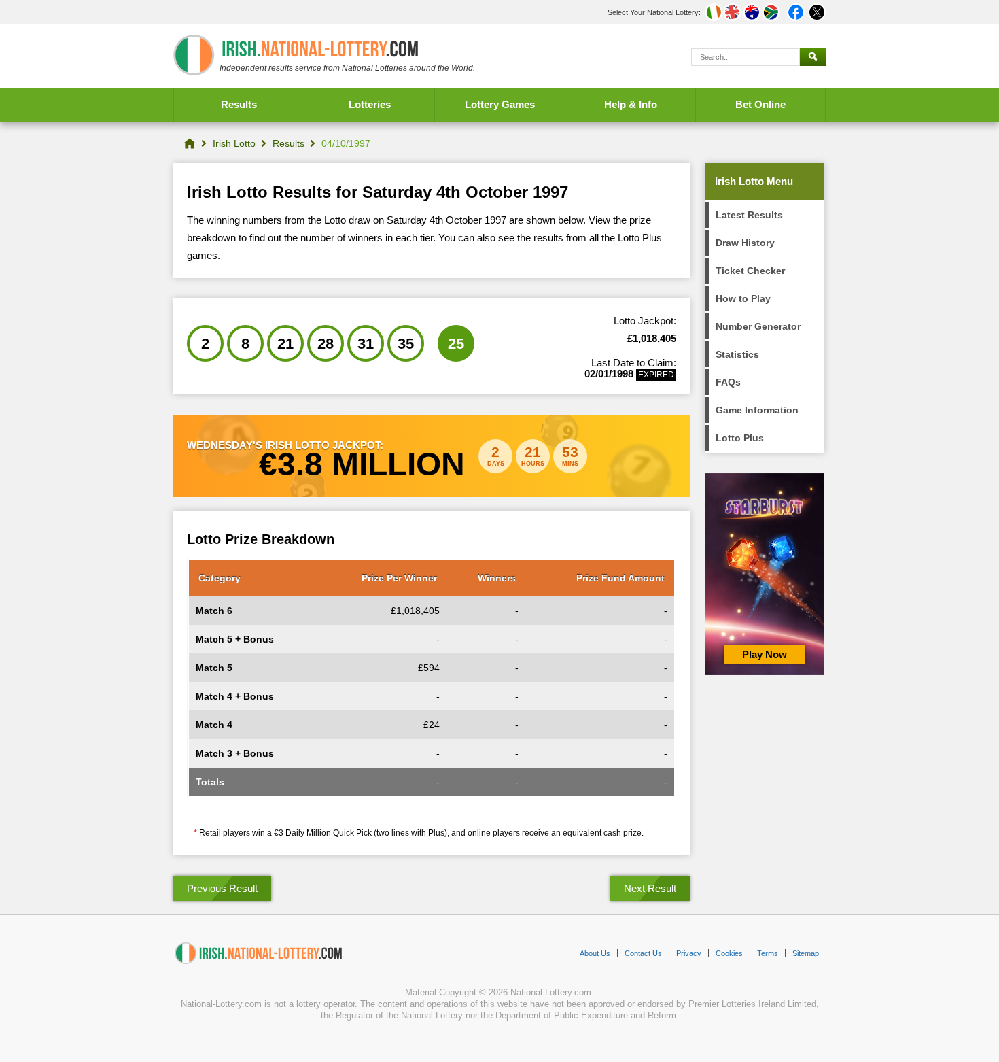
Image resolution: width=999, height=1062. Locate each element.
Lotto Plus (740, 437)
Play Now (764, 654)
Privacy (688, 953)
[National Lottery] (189, 143)
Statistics (737, 354)
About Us (595, 953)
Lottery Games (500, 104)
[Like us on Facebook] (796, 12)
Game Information (757, 410)
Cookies (729, 953)
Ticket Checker (750, 270)
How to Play (743, 298)
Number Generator (758, 326)
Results (239, 104)
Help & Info (630, 104)
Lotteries (370, 104)
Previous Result (222, 888)
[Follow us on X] (817, 12)
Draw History (745, 242)
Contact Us (643, 953)
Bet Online (760, 104)
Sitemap (805, 953)
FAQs (728, 382)
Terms (767, 953)
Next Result (650, 888)
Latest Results (749, 214)
